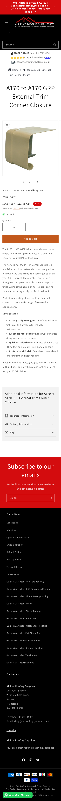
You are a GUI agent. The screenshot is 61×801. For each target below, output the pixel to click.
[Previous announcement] (6, 7)
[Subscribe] (50, 498)
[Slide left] (23, 182)
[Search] (54, 44)
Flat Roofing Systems (25, 786)
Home (15, 69)
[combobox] (30, 44)
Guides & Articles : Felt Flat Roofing (25, 581)
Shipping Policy (15, 544)
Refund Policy (14, 552)
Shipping (16, 208)
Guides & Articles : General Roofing (25, 647)
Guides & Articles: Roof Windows (24, 640)
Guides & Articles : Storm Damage (24, 611)
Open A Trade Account (18, 537)
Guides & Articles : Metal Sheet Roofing (27, 625)
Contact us (12, 522)
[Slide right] (37, 182)
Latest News (13, 574)
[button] (6, 22)
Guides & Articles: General (20, 662)
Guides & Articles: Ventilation (22, 655)
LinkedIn (11, 730)
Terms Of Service (15, 566)
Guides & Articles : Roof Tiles (21, 618)
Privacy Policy (14, 559)
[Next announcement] (55, 7)
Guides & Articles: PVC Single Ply (23, 633)
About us (11, 530)
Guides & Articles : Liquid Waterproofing (27, 596)
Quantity (6, 220)
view (47, 57)
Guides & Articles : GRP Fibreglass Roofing (28, 588)
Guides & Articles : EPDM (19, 603)
